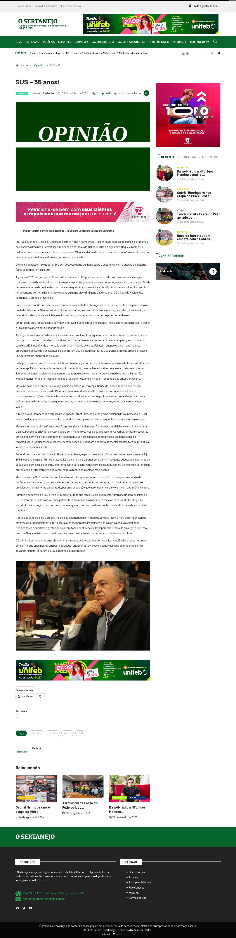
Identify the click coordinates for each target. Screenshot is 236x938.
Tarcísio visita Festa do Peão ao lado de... (198, 215)
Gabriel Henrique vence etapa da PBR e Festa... (194, 194)
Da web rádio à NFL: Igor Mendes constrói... (195, 173)
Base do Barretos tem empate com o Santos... (195, 237)
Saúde (121, 41)
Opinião (38, 65)
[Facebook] (17, 908)
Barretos (37, 733)
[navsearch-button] (215, 42)
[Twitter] (24, 908)
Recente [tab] (168, 157)
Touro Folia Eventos (46, 6)
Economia (81, 41)
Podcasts (180, 41)
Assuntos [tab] (210, 157)
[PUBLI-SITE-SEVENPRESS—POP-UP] (188, 114)
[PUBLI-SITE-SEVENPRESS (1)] (83, 212)
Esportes (64, 41)
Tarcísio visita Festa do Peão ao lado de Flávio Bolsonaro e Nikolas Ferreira (70, 53)
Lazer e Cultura (103, 41)
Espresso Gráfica (71, 6)
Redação (48, 93)
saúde (67, 733)
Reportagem (160, 41)
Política (49, 41)
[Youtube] (30, 908)
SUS (80, 733)
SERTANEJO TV (199, 41)
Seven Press (24, 6)
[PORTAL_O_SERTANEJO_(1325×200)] (150, 23)
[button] (183, 54)
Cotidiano (32, 41)
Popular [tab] (189, 157)
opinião (52, 733)
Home (18, 41)
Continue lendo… (47, 880)
